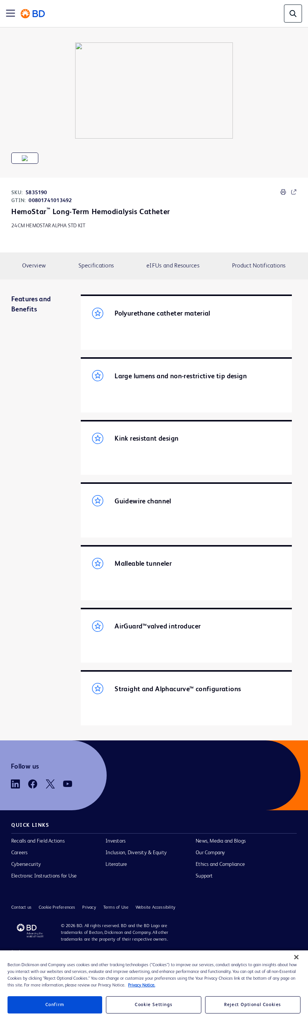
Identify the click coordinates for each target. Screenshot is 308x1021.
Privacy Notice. (141, 985)
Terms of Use (115, 907)
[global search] (293, 14)
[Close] (296, 957)
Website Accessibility (155, 907)
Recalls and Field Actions (38, 841)
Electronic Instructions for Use (44, 876)
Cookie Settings (153, 1005)
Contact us (21, 907)
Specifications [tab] (96, 266)
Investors (115, 841)
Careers (19, 852)
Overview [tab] (34, 266)
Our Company (210, 852)
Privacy (89, 907)
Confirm (55, 1005)
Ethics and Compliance (220, 864)
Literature (116, 864)
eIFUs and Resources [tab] (172, 266)
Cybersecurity (26, 864)
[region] (154, 985)
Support (204, 876)
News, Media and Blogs (221, 841)
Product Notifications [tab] (258, 266)
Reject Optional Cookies (252, 1005)
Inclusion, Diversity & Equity (136, 852)
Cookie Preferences (57, 907)
